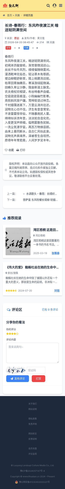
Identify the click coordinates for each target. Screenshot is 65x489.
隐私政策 (32, 418)
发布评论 (19, 378)
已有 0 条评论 (50, 309)
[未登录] (54, 5)
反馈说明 (32, 439)
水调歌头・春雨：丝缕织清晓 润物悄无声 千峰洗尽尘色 (42, 193)
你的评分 (11, 329)
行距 (26, 47)
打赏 (38, 378)
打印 (22, 150)
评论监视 (32, 454)
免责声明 (32, 424)
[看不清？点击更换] (15, 370)
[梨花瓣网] (13, 5)
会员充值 (32, 448)
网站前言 (32, 433)
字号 (8, 47)
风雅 (17, 15)
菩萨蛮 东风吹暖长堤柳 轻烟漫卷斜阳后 (40, 199)
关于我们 (32, 403)
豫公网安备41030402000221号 (34, 482)
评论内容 (11, 339)
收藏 (11, 150)
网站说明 (32, 409)
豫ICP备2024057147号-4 (32, 471)
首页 (9, 15)
